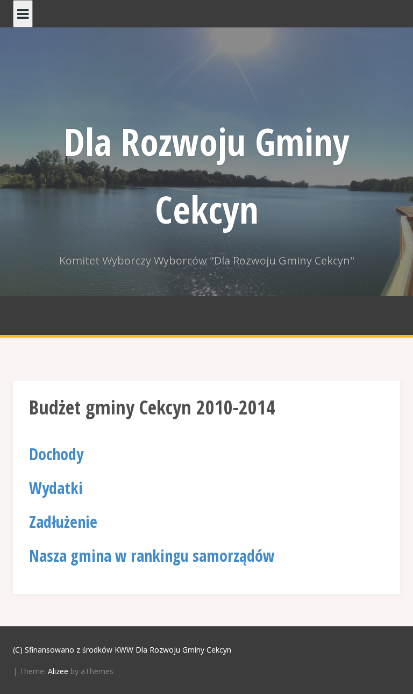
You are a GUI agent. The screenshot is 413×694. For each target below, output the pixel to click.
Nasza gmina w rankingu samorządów (152, 556)
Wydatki (56, 488)
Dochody (56, 454)
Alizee (58, 671)
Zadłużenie (63, 522)
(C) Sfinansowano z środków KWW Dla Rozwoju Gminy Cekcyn (122, 650)
